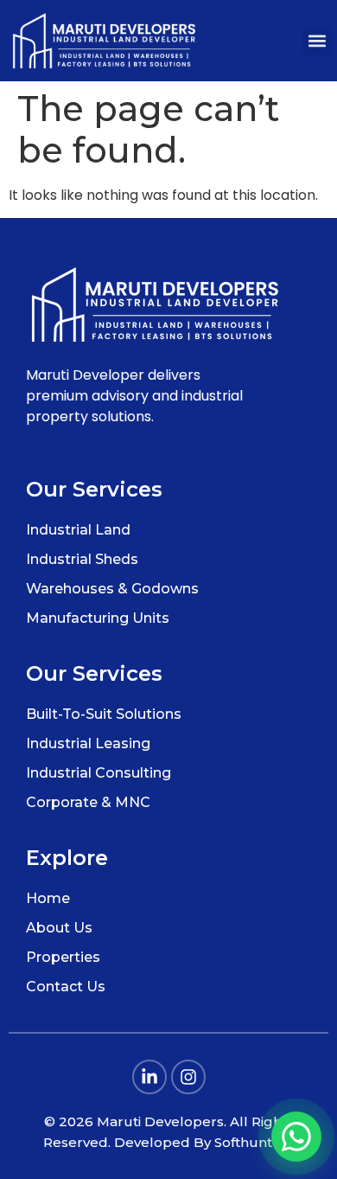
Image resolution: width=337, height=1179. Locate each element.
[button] (316, 41)
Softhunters (254, 1142)
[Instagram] (188, 1077)
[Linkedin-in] (149, 1077)
